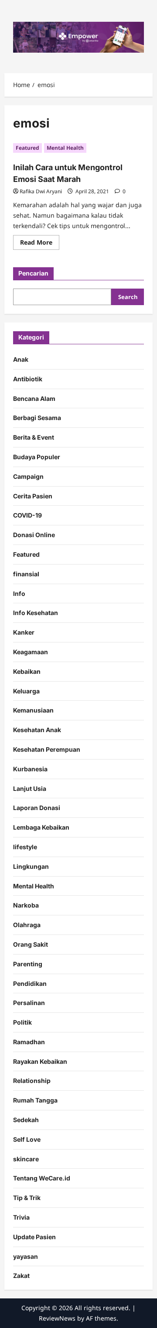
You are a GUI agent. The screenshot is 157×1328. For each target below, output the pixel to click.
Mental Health (65, 147)
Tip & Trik (27, 1197)
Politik (22, 1022)
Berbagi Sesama (37, 417)
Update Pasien (34, 1237)
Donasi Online (34, 534)
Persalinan (29, 1002)
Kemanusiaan (33, 710)
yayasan (25, 1256)
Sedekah (26, 1119)
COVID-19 (27, 515)
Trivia (21, 1217)
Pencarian (33, 273)
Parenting (27, 964)
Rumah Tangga (35, 1100)
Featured (27, 147)
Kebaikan (27, 671)
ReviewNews (57, 1318)
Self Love (27, 1139)
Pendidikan (30, 983)
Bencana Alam (34, 398)
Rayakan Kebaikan (40, 1061)
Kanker (23, 632)
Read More (39, 244)
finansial (26, 574)
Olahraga (27, 924)
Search (127, 297)
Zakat (21, 1275)
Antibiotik (27, 379)
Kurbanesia (30, 769)
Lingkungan (31, 866)
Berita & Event (33, 437)
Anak (20, 359)
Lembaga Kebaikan (41, 827)
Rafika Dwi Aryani (41, 191)
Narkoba (26, 905)
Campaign (28, 476)
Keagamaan (30, 652)
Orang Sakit (30, 944)
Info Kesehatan (35, 612)
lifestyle (25, 847)
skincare (26, 1159)
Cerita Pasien (32, 496)
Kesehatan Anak (37, 729)
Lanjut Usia (29, 788)
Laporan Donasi (36, 807)
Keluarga (26, 691)
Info (19, 593)
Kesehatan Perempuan (46, 749)
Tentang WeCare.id (41, 1178)
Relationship (32, 1080)
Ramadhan (29, 1042)
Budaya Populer (36, 457)
